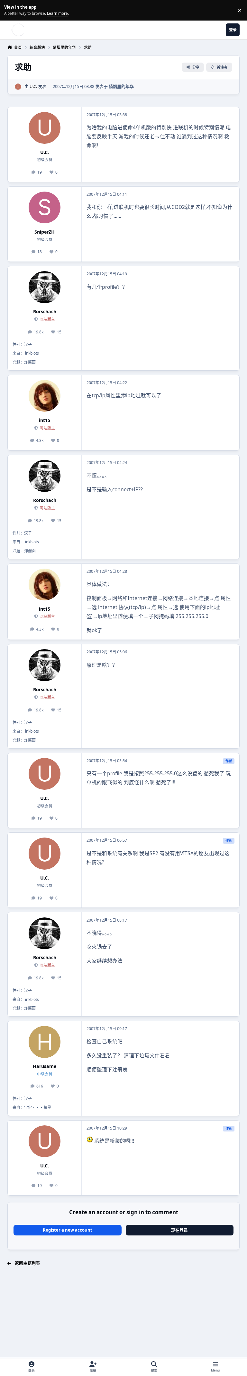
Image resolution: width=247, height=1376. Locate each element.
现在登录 (179, 1230)
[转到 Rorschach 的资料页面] (44, 287)
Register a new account (67, 1230)
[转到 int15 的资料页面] (44, 396)
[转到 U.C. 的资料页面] (18, 86)
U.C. (33, 86)
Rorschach (44, 311)
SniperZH (44, 232)
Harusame (44, 1066)
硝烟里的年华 (121, 86)
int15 (44, 420)
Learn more (11, 10)
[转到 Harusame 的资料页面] (44, 1042)
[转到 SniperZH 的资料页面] (44, 207)
